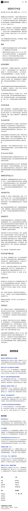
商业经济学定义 (4, 419)
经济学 (12, 12)
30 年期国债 (4, 428)
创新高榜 (17, 482)
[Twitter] (21, 494)
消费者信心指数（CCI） (6, 446)
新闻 (4, 12)
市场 (6, 12)
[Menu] (26, 2)
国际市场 (15, 12)
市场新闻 (19, 12)
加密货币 (3, 484)
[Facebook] (16, 494)
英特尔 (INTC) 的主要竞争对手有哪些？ (10, 367)
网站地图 (3, 500)
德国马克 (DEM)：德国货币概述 (8, 465)
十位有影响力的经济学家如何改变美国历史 (11, 404)
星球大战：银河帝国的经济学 (8, 395)
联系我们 (3, 494)
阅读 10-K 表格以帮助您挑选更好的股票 (10, 376)
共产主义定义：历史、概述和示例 (9, 456)
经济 (9, 12)
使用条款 (3, 496)
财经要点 (17, 480)
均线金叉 (17, 484)
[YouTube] (19, 494)
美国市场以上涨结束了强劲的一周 (9, 386)
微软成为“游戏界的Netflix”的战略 (9, 358)
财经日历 (3, 486)
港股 (2, 482)
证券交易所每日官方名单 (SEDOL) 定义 (10, 437)
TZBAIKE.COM (6, 506)
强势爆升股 (17, 486)
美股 (2, 480)
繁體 (23, 1)
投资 (2, 12)
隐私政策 (3, 498)
